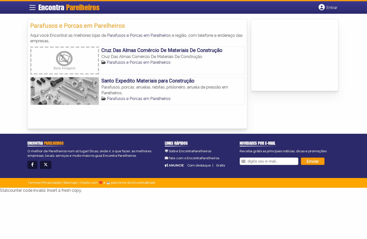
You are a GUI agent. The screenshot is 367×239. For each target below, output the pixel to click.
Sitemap (70, 182)
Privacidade (51, 182)
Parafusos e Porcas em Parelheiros (139, 35)
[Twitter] (45, 165)
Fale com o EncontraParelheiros (194, 158)
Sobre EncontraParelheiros (190, 151)
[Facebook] (32, 165)
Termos (33, 182)
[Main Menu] (32, 7)
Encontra (69, 7)
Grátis (220, 165)
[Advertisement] (291, 55)
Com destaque (199, 165)
